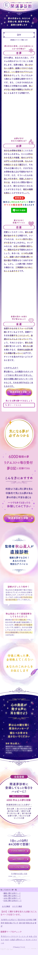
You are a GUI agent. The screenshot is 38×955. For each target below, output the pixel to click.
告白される (22, 919)
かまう (7, 939)
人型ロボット (20, 939)
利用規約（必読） (12, 876)
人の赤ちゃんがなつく (9, 919)
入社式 (12, 939)
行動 (22, 40)
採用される (30, 923)
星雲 (24, 923)
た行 (26, 40)
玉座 (20, 923)
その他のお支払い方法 (19, 873)
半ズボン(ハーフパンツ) (9, 936)
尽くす (15, 923)
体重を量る (9, 923)
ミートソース (23, 936)
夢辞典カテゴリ (15, 40)
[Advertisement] (19, 118)
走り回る (29, 919)
